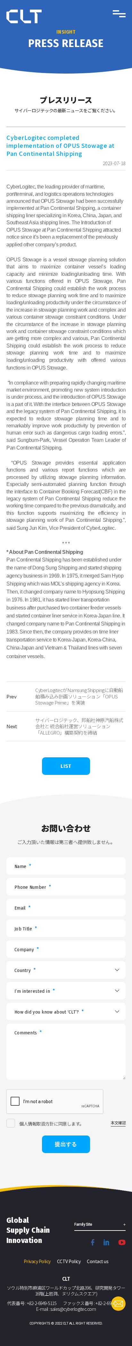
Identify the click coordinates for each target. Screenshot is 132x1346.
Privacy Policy (37, 1261)
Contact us (97, 1261)
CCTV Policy (69, 1261)
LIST (66, 766)
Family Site (83, 1224)
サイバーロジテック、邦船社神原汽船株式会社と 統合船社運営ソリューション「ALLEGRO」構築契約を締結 (79, 726)
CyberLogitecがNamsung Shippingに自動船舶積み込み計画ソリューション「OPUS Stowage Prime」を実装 (79, 696)
